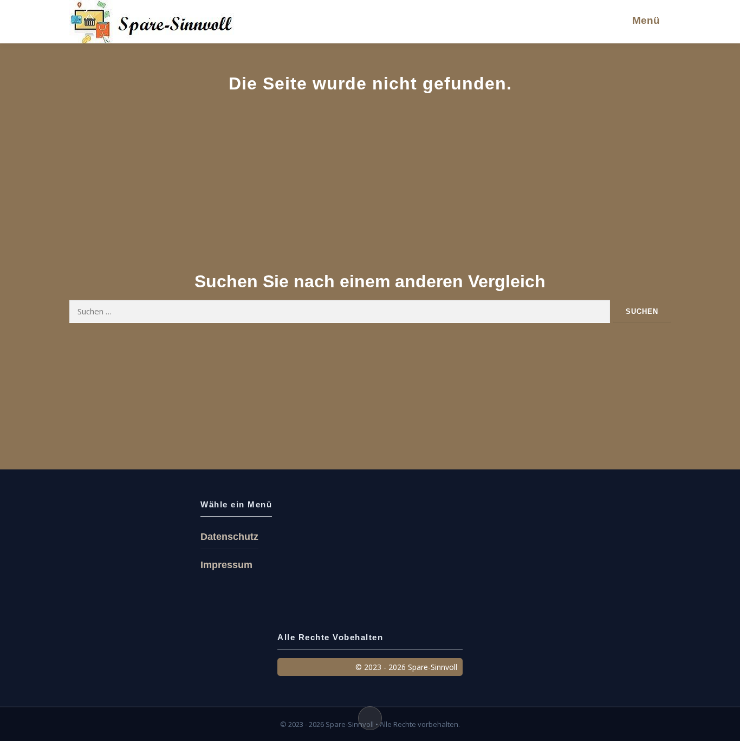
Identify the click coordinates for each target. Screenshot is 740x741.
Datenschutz (229, 536)
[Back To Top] (370, 718)
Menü (646, 20)
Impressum (226, 564)
